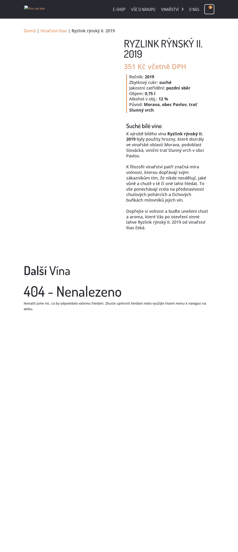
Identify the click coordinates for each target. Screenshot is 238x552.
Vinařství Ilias (53, 30)
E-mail (28, 502)
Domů (30, 30)
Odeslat (37, 532)
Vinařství (170, 10)
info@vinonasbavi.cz (169, 404)
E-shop (119, 10)
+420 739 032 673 (163, 395)
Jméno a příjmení (37, 493)
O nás (194, 10)
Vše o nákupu (143, 10)
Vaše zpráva (33, 517)
